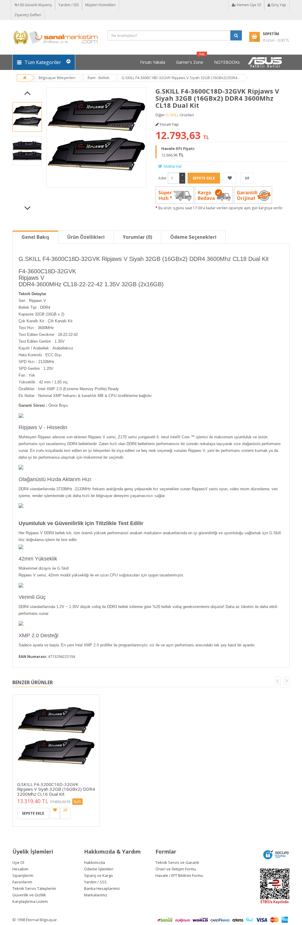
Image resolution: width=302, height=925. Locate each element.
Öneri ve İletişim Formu (175, 869)
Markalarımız (95, 895)
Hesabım (20, 869)
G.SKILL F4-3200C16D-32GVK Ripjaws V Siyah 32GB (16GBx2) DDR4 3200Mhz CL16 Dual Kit (56, 789)
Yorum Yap (169, 124)
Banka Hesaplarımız (102, 888)
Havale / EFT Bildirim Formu (179, 875)
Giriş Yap (278, 4)
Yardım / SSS (68, 4)
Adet (162, 178)
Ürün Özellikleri (86, 237)
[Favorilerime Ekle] (230, 178)
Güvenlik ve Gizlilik (29, 895)
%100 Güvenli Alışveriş (33, 4)
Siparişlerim (22, 875)
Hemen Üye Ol (248, 4)
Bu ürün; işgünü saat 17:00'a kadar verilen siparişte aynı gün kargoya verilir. (220, 207)
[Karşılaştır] (247, 178)
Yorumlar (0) (137, 237)
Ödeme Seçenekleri (193, 237)
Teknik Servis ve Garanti (177, 862)
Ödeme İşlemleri (98, 869)
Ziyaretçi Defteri (27, 14)
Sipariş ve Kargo (98, 875)
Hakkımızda (94, 862)
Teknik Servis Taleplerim (34, 888)
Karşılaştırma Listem (30, 901)
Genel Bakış (35, 237)
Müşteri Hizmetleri (100, 4)
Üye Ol (18, 862)
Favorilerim (22, 882)
